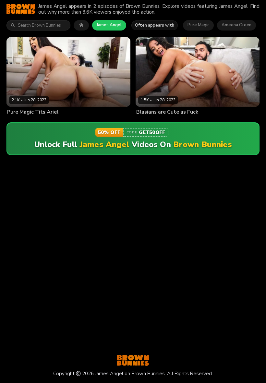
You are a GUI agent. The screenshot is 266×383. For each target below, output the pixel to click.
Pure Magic (198, 25)
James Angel (109, 25)
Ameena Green (236, 25)
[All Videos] (81, 25)
